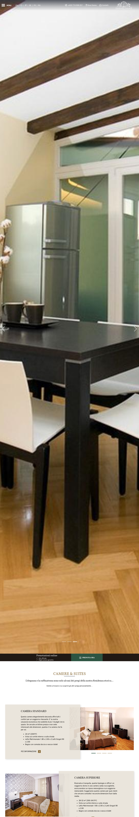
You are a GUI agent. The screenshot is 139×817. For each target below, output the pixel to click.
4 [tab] (110, 753)
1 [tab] (93, 753)
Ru (39, 5)
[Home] (123, 5)
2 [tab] (99, 753)
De (30, 5)
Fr (35, 5)
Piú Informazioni (28, 751)
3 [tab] (104, 753)
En (17, 5)
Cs (21, 5)
